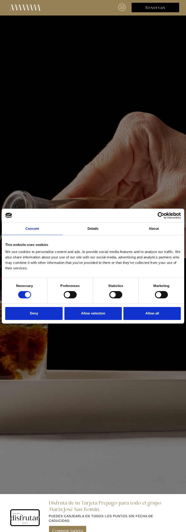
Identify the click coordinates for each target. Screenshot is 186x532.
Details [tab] (93, 228)
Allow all (152, 313)
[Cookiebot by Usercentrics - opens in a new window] (161, 215)
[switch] (70, 294)
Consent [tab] (32, 228)
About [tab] (154, 228)
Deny (34, 313)
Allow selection (93, 313)
